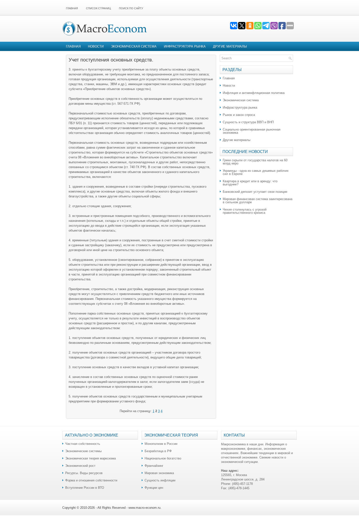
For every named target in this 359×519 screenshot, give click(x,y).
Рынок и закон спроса (239, 115)
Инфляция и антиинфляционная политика (254, 93)
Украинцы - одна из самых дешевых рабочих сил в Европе (256, 172)
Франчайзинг (154, 466)
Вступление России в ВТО (84, 487)
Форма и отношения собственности (91, 480)
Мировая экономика (159, 473)
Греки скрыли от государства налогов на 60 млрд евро (255, 161)
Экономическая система (134, 46)
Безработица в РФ (158, 451)
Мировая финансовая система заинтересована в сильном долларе (257, 200)
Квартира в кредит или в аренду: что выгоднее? (250, 182)
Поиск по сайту (131, 8)
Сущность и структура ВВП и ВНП (248, 122)
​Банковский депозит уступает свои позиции (255, 191)
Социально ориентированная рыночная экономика (251, 131)
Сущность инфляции (160, 480)
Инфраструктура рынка (185, 46)
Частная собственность (82, 444)
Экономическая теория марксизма (90, 458)
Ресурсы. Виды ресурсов (84, 473)
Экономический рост (80, 466)
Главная (72, 8)
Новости (96, 46)
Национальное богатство (163, 458)
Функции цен (154, 487)
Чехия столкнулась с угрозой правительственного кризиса (244, 211)
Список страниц (98, 8)
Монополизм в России (161, 444)
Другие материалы (230, 46)
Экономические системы (83, 451)
